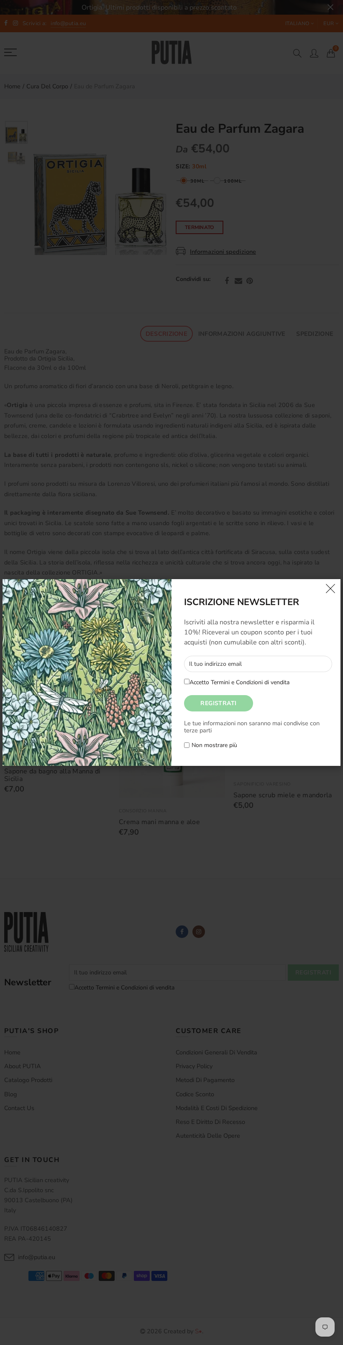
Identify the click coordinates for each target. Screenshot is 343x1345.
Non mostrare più (214, 745)
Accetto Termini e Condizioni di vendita (239, 682)
